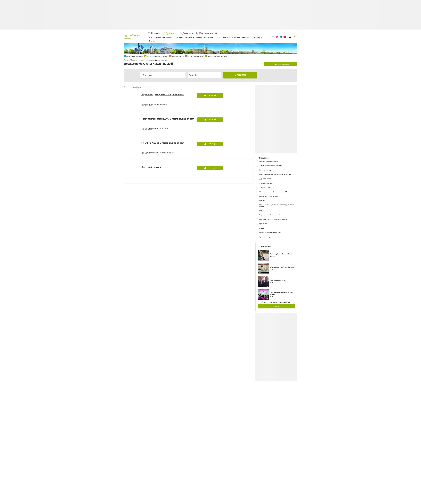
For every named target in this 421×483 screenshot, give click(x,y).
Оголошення (178, 37)
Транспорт (226, 37)
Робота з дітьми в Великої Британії (281, 254)
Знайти (241, 75)
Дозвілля (188, 33)
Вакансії (199, 37)
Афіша (151, 37)
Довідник (171, 33)
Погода (217, 37)
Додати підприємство (164, 37)
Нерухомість (189, 37)
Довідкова (236, 37)
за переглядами (147, 87)
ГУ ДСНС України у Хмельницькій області (163, 143)
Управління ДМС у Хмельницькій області (162, 94)
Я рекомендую (211, 95)
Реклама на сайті (209, 33)
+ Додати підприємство (281, 64)
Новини (155, 33)
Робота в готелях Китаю (278, 280)
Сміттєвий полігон (151, 167)
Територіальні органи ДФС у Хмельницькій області (168, 118)
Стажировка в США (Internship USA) (282, 267)
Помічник (152, 41)
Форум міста (257, 37)
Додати (276, 306)
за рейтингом (137, 87)
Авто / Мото (246, 37)
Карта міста (208, 37)
